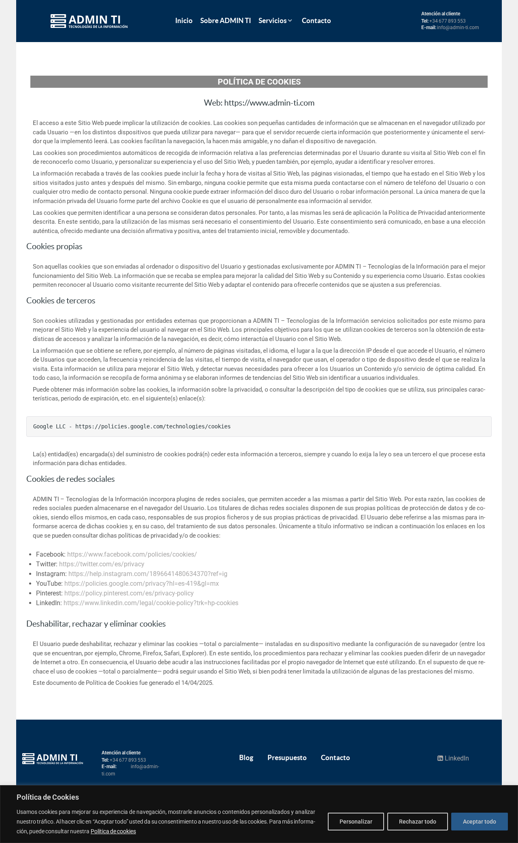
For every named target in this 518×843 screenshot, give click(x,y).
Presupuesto (287, 757)
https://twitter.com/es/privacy (101, 564)
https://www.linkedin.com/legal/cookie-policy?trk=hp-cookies (151, 603)
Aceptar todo (479, 821)
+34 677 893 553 (447, 21)
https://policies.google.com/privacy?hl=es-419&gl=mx (141, 583)
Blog (246, 757)
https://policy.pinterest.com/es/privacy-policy (129, 593)
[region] (259, 814)
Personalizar (356, 821)
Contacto (335, 757)
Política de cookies (113, 831)
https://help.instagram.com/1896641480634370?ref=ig (147, 574)
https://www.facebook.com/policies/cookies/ (132, 554)
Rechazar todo (417, 821)
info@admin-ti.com (458, 27)
